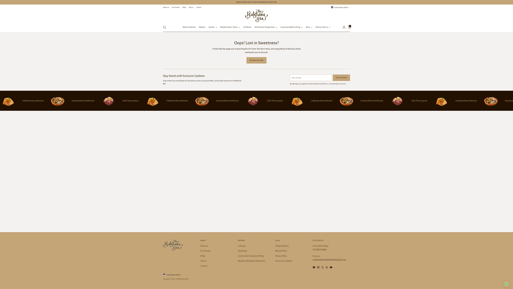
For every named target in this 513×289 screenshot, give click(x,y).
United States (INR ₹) (341, 7)
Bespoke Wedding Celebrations (251, 261)
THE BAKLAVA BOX (182, 279)
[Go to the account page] (343, 27)
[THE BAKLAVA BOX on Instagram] (318, 268)
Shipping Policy (282, 246)
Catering (241, 246)
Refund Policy (281, 251)
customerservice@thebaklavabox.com (329, 259)
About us (204, 246)
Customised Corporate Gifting (251, 256)
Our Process (205, 251)
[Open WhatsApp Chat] (506, 284)
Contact (203, 266)
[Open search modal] (164, 27)
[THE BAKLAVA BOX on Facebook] (314, 268)
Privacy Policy (281, 256)
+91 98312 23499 (320, 249)
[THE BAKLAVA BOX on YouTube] (331, 268)
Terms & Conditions (283, 261)
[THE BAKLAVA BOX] (256, 16)
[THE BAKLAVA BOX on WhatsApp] (327, 268)
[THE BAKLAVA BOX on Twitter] (322, 268)
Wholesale (242, 251)
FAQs (202, 256)
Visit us (203, 261)
